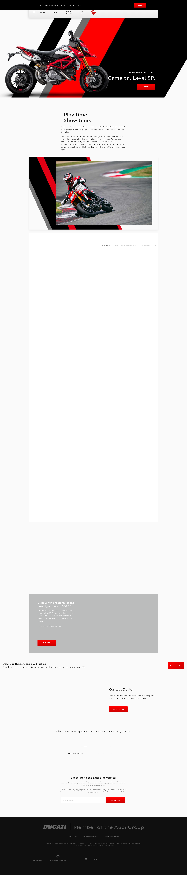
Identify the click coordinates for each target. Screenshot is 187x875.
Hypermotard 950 (112, 754)
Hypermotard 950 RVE (94, 754)
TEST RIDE (81, 12)
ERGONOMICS (145, 245)
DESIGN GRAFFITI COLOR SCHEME (126, 245)
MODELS (42, 12)
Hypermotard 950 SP (75, 754)
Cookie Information (112, 836)
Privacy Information (90, 836)
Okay (140, 5)
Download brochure (176, 666)
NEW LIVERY (106, 245)
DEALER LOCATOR (69, 12)
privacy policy (85, 789)
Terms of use (72, 836)
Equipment (55, 12)
